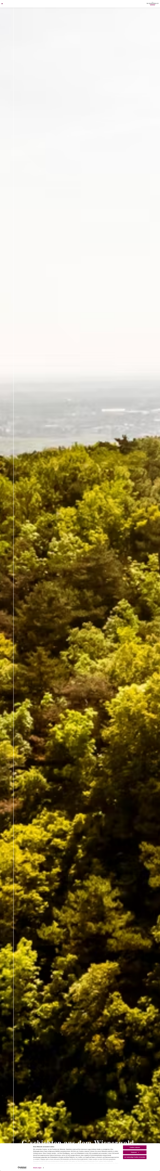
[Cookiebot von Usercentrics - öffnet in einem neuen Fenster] (22, 1167)
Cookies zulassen (135, 1147)
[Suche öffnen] (11, 3)
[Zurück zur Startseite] (152, 3)
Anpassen (134, 1152)
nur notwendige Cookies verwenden (134, 1157)
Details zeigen (37, 1167)
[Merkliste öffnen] (9, 3)
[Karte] (6, 3)
